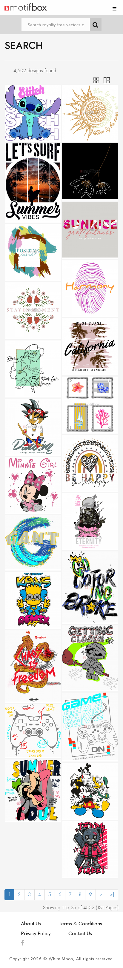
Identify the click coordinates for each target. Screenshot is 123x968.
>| (112, 894)
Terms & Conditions (80, 923)
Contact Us (80, 933)
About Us (31, 923)
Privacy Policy (35, 933)
